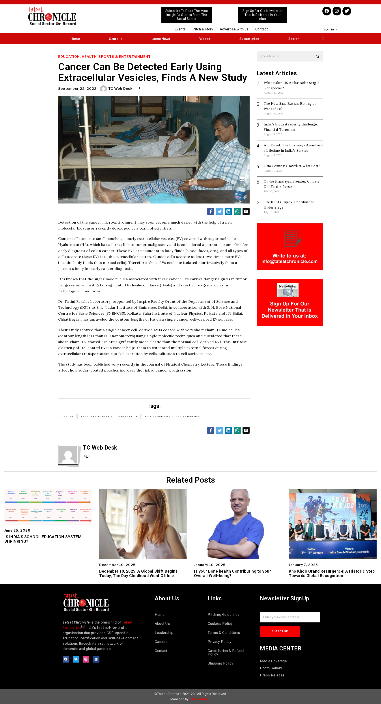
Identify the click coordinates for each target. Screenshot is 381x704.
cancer (67, 416)
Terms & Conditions (224, 633)
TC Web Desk (120, 89)
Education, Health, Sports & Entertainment (104, 57)
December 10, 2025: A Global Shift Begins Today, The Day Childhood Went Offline (138, 573)
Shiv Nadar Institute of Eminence (172, 416)
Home (75, 39)
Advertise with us (234, 29)
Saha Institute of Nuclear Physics (109, 416)
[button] (323, 39)
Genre (113, 39)
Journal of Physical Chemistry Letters (180, 364)
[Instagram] (336, 11)
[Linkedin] (96, 659)
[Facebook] (326, 11)
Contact (261, 29)
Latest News (161, 39)
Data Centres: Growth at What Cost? (292, 166)
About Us (162, 624)
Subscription (249, 39)
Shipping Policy (220, 663)
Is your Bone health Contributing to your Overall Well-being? (232, 573)
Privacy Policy (219, 642)
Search (293, 39)
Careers (161, 642)
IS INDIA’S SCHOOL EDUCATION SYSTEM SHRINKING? (43, 539)
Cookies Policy (220, 624)
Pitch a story (202, 29)
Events (180, 29)
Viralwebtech (201, 699)
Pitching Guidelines (224, 614)
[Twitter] (346, 11)
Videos (204, 39)
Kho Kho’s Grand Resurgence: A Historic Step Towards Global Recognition (332, 573)
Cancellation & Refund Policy (226, 652)
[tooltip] (210, 211)
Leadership (164, 633)
